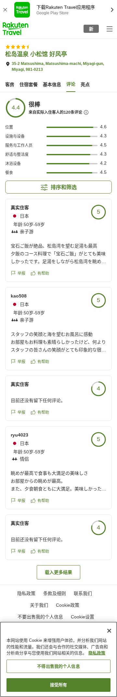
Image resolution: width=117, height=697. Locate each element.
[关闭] (109, 631)
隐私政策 (96, 653)
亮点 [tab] (85, 84)
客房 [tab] (9, 84)
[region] (58, 659)
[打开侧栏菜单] (109, 28)
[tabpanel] (58, 338)
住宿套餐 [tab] (29, 84)
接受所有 (58, 684)
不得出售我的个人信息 (58, 666)
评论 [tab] (70, 84)
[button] (15, 28)
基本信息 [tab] (52, 84)
